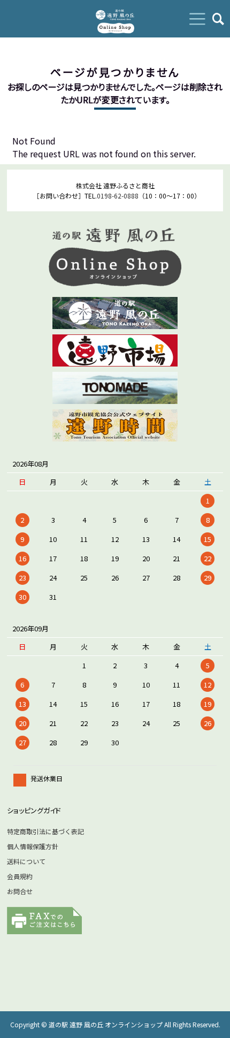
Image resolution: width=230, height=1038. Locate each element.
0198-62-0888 (118, 195)
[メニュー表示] (197, 19)
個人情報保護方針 (32, 846)
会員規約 (20, 876)
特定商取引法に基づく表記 (45, 831)
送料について (26, 861)
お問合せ (20, 891)
